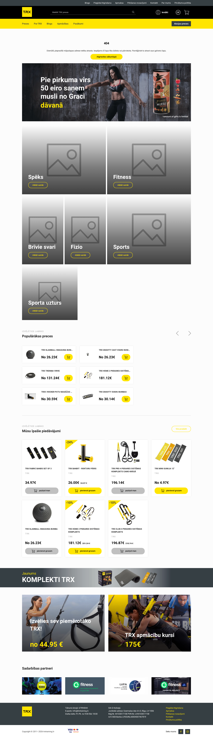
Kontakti (154, 3)
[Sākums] (27, 716)
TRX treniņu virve (50, 371)
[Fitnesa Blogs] (42, 694)
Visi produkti (181, 429)
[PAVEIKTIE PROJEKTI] (171, 694)
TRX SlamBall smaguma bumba (57, 350)
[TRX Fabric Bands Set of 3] (41, 452)
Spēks (35, 177)
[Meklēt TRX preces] (133, 12)
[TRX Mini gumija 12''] (171, 452)
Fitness (122, 177)
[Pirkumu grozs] (186, 12)
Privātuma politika (183, 3)
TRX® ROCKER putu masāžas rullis (59, 392)
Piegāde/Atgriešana (102, 3)
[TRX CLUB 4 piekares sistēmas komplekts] (128, 512)
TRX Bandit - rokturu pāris (82, 468)
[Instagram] (187, 731)
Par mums (166, 3)
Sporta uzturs (45, 303)
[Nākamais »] (189, 333)
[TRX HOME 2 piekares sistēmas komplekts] (85, 512)
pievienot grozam (87, 490)
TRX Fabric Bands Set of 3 (38, 468)
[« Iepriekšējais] (177, 333)
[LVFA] (128, 694)
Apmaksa (119, 3)
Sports (121, 247)
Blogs (87, 3)
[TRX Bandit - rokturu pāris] (85, 452)
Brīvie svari (42, 247)
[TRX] (27, 12)
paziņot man (44, 490)
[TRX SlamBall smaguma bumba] (41, 512)
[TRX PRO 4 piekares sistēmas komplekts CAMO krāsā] (128, 452)
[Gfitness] (85, 694)
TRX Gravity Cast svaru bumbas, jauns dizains (123, 350)
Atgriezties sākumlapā (106, 57)
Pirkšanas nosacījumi (137, 3)
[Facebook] (180, 731)
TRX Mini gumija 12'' (165, 468)
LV (178, 12)
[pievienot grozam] (68, 357)
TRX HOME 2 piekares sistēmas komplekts (120, 371)
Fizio (76, 247)
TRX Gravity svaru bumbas (113, 392)
